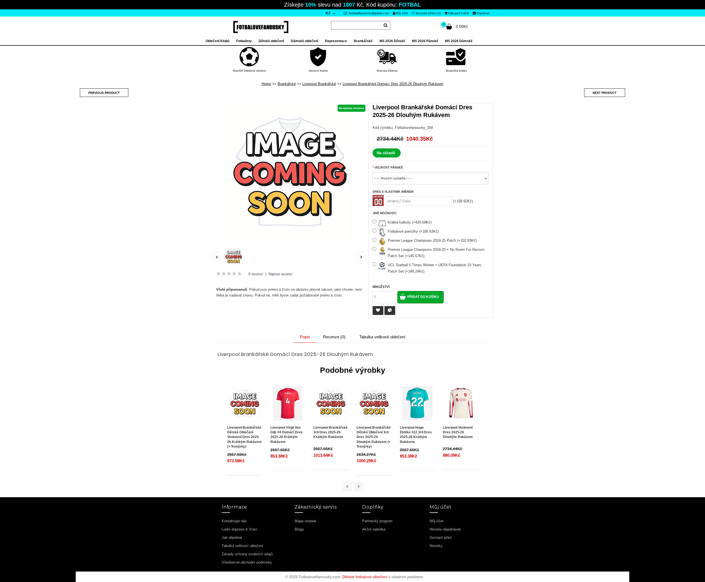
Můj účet (402, 13)
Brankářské (287, 84)
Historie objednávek (445, 529)
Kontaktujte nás (234, 521)
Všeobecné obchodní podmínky (247, 562)
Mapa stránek (305, 521)
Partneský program (377, 521)
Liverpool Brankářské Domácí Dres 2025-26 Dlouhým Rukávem (393, 84)
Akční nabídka (373, 529)
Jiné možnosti (384, 213)
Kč (328, 13)
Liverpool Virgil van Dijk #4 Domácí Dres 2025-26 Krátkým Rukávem (286, 435)
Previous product (104, 92)
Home (266, 84)
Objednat (482, 13)
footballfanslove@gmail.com (368, 13)
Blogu (299, 529)
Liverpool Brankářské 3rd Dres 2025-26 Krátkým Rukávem (330, 432)
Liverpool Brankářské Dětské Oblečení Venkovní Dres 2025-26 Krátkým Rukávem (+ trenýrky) (244, 437)
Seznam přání (441, 537)
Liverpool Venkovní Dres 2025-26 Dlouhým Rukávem (458, 432)
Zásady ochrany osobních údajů (247, 554)
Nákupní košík (459, 13)
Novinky (436, 546)
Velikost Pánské (389, 167)
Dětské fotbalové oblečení (364, 577)
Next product (605, 92)
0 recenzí (255, 274)
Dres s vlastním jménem (393, 191)
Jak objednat (232, 537)
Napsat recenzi (280, 274)
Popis (305, 336)
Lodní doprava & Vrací (239, 529)
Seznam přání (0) (428, 13)
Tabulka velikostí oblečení (382, 336)
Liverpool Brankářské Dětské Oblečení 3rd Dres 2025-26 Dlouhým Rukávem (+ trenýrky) (374, 437)
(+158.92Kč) (463, 201)
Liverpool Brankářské (319, 84)
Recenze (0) (334, 336)
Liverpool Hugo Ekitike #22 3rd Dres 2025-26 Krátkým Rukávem (416, 435)
